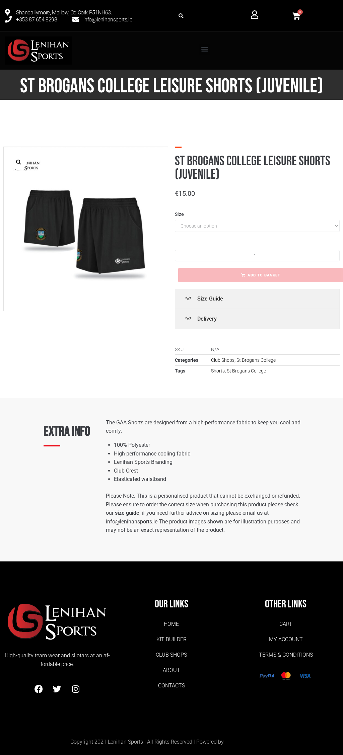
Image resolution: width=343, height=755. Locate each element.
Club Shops (222, 360)
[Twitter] (57, 688)
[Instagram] (75, 688)
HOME (171, 624)
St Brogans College (256, 360)
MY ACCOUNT (286, 639)
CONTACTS (171, 685)
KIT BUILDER (171, 639)
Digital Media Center (249, 742)
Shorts (218, 370)
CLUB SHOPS (171, 655)
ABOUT (171, 670)
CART (285, 624)
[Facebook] (38, 688)
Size (179, 214)
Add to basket (264, 275)
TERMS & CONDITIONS (286, 655)
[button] (181, 16)
